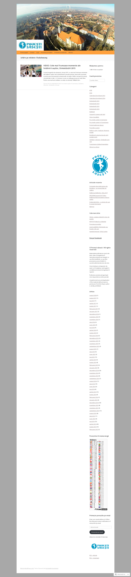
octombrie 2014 (93, 376)
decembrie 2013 (94, 403)
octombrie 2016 (93, 319)
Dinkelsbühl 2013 (94, 101)
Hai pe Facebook (95, 238)
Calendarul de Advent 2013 (97, 96)
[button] (100, 165)
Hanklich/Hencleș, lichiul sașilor (98, 231)
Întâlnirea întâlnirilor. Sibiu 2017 (98, 193)
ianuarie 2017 (93, 311)
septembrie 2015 (94, 346)
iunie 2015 (92, 354)
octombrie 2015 (93, 344)
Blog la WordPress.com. (27, 568)
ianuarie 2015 (93, 368)
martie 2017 (92, 306)
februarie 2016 (93, 336)
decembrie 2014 (94, 370)
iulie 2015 (92, 352)
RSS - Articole (93, 555)
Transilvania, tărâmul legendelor (98, 144)
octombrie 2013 (93, 408)
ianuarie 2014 (93, 400)
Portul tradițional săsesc (96, 125)
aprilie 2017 (92, 303)
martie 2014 (92, 395)
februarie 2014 (93, 397)
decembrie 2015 (94, 338)
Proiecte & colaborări (60, 52)
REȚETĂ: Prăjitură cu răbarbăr (97, 221)
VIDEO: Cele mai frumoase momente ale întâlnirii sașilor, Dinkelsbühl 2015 (61, 67)
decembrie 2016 (94, 314)
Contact (32, 52)
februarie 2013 (93, 429)
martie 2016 (92, 333)
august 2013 (92, 413)
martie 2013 (92, 427)
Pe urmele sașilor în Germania (69, 83)
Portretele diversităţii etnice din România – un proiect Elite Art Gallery (98, 188)
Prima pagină (24, 52)
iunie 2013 (92, 419)
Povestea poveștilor (47, 52)
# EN (90, 93)
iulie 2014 (92, 384)
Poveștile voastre (94, 128)
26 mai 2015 (46, 83)
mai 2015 (92, 357)
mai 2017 (92, 301)
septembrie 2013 (94, 411)
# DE (90, 90)
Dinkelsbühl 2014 (94, 104)
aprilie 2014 (92, 392)
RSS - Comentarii (94, 558)
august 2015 (92, 349)
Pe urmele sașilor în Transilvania (98, 122)
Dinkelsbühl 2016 (94, 109)
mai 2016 (92, 327)
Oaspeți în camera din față (97, 114)
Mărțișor (91, 207)
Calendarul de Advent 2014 (97, 98)
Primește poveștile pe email (99, 515)
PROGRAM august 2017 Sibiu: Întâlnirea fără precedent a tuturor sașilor (99, 197)
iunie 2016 (92, 325)
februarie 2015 (93, 365)
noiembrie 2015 (93, 341)
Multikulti (92, 112)
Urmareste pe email (97, 532)
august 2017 (92, 298)
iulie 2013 (92, 416)
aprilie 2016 (92, 330)
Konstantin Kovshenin (51, 568)
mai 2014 (92, 389)
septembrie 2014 (94, 378)
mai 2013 (92, 421)
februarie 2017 (93, 309)
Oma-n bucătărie (94, 117)
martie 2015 (92, 362)
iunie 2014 (92, 386)
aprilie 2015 (92, 360)
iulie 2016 (92, 322)
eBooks (70, 52)
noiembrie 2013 (93, 405)
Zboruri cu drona (94, 147)
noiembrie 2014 (93, 373)
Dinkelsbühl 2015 (56, 83)
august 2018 (92, 295)
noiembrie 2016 (93, 317)
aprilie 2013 (92, 424)
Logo (37, 52)
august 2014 (92, 381)
